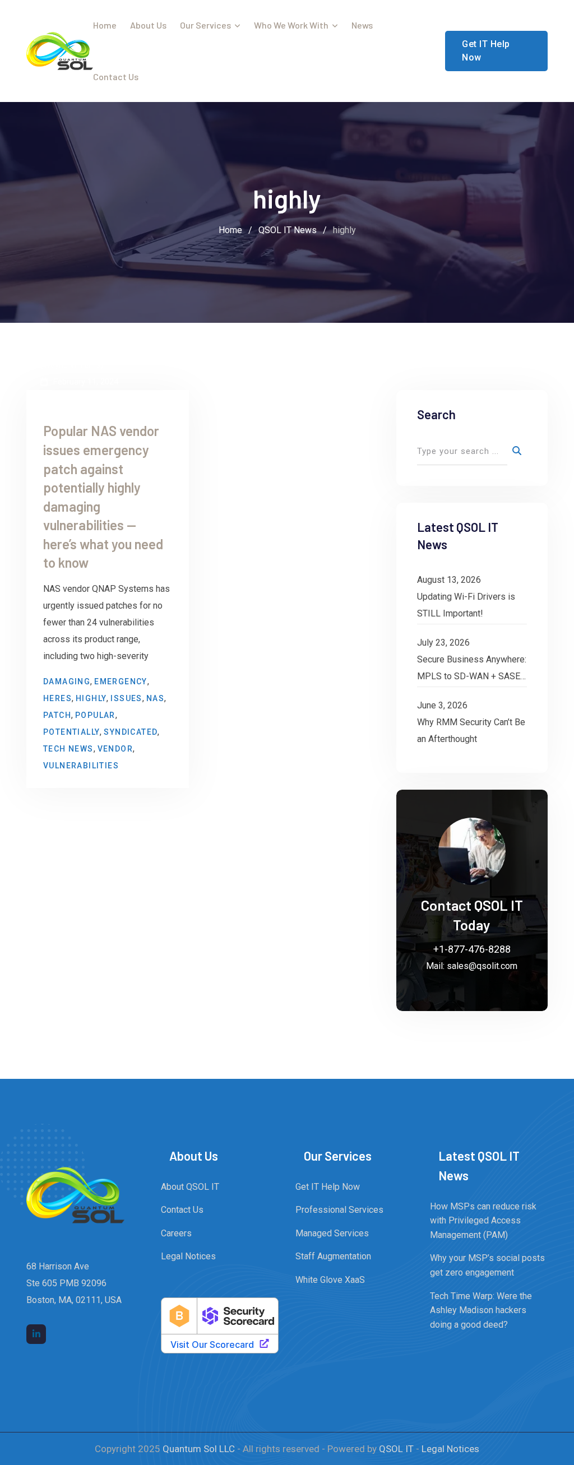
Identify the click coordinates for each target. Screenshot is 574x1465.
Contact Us (115, 76)
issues (126, 698)
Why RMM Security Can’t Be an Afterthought (471, 730)
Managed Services (332, 1233)
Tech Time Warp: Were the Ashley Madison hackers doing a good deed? (481, 1310)
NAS (155, 698)
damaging (66, 681)
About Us (148, 25)
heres (57, 698)
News (362, 25)
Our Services (205, 25)
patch (57, 715)
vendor (115, 748)
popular (95, 715)
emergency (120, 681)
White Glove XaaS (330, 1279)
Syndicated (131, 731)
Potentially (71, 731)
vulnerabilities (81, 765)
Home (105, 25)
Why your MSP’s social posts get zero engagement (487, 1265)
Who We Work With (291, 25)
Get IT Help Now (486, 51)
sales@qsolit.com (482, 966)
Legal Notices (188, 1256)
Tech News (68, 748)
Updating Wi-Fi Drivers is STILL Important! (466, 605)
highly (91, 698)
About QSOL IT (190, 1186)
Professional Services (339, 1209)
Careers (176, 1233)
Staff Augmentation (333, 1256)
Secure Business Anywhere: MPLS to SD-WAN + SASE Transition (471, 669)
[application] (571, 1462)
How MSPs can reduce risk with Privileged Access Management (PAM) (483, 1220)
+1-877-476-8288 (472, 949)
